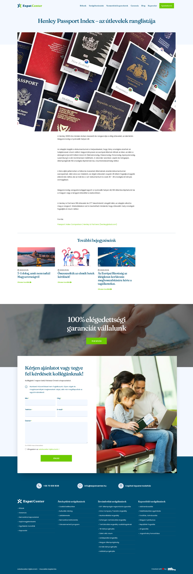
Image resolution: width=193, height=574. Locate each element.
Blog (143, 5)
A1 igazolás (144, 529)
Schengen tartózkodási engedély (112, 520)
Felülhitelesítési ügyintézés (150, 511)
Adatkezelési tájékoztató (27, 569)
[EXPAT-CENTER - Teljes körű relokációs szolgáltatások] (29, 5)
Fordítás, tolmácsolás (148, 515)
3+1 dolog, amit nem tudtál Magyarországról (33, 275)
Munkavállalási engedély (109, 515)
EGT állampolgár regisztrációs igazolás (115, 506)
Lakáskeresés (64, 515)
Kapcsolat (152, 5)
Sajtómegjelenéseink (27, 522)
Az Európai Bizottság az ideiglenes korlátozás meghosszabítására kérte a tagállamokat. (115, 279)
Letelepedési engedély (108, 538)
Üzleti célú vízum (106, 533)
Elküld (56, 458)
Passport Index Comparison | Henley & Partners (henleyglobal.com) (87, 224)
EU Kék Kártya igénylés (108, 547)
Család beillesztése (67, 506)
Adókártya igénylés (107, 551)
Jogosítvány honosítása (150, 533)
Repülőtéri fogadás (147, 524)
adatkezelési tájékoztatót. (49, 449)
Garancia (135, 5)
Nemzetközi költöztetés (68, 520)
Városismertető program (69, 524)
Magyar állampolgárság (109, 542)
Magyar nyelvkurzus (147, 520)
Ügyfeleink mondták (27, 526)
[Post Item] (36, 256)
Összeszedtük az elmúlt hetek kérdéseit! (76, 275)
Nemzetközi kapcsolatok (117, 5)
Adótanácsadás (146, 506)
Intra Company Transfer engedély (113, 511)
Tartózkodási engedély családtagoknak (115, 524)
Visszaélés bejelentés (47, 569)
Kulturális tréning (65, 511)
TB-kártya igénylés (106, 529)
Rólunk (21, 508)
